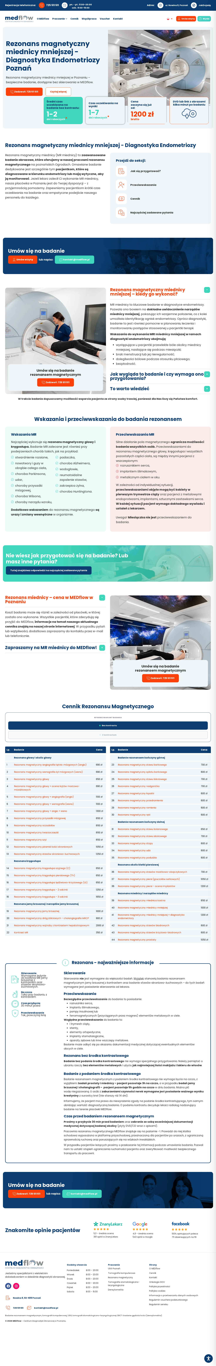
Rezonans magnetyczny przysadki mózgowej (40, 818)
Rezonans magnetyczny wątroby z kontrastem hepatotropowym (51, 925)
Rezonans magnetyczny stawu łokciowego (142, 779)
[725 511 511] (8, 1308)
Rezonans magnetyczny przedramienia (140, 800)
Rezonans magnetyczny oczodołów (34, 825)
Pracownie (58, 18)
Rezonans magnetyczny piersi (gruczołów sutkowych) (149, 879)
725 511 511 (52, 5)
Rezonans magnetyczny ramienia (137, 807)
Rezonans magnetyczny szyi (30, 839)
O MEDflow (43, 18)
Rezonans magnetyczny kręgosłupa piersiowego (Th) (44, 875)
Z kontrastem (109, 735)
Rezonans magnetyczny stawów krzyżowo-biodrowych (149, 932)
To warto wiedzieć (129, 389)
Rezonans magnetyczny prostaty (137, 939)
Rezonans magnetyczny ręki (134, 814)
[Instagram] (16, 1286)
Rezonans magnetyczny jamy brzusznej (36, 911)
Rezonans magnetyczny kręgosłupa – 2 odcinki (41, 889)
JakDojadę (205, 5)
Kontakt (118, 18)
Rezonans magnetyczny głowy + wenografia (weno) (44, 804)
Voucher (105, 18)
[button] (160, 292)
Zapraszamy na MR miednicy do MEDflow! (51, 648)
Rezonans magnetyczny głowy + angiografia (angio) (44, 796)
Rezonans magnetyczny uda (134, 850)
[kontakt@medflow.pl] (29, 1308)
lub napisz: (46, 259)
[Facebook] (8, 1286)
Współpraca (89, 18)
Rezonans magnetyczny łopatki (136, 793)
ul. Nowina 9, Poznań (176, 5)
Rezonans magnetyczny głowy (31, 779)
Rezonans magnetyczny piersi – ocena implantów (146, 886)
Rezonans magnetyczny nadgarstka (138, 786)
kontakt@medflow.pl (46, 1307)
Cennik (74, 18)
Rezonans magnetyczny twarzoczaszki (36, 832)
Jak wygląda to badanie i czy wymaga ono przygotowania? (157, 376)
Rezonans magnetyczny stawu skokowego (142, 836)
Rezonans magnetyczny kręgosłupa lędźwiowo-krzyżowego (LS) (51, 882)
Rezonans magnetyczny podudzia (137, 857)
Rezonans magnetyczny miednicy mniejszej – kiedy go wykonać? (147, 292)
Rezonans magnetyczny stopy (135, 843)
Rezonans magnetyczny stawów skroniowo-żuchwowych (47, 854)
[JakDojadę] (194, 5)
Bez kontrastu (109, 725)
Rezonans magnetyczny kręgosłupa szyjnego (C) (42, 868)
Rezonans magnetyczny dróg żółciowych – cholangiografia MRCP (51, 918)
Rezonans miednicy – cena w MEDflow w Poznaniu (49, 600)
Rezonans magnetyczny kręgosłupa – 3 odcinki (41, 896)
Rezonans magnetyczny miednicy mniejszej (143, 907)
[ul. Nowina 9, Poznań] (160, 5)
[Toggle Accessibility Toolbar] (208, 1358)
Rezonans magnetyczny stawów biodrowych (143, 925)
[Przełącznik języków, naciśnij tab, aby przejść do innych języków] (170, 18)
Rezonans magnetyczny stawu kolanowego (143, 829)
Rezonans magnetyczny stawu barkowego (142, 764)
